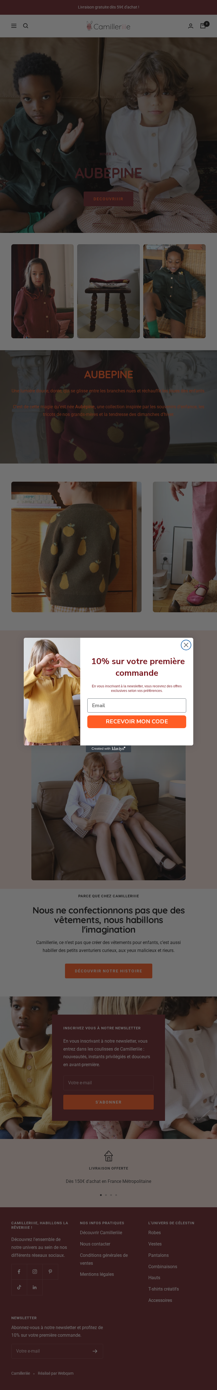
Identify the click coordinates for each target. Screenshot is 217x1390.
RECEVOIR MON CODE (137, 721)
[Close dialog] (186, 645)
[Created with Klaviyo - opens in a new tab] (108, 748)
